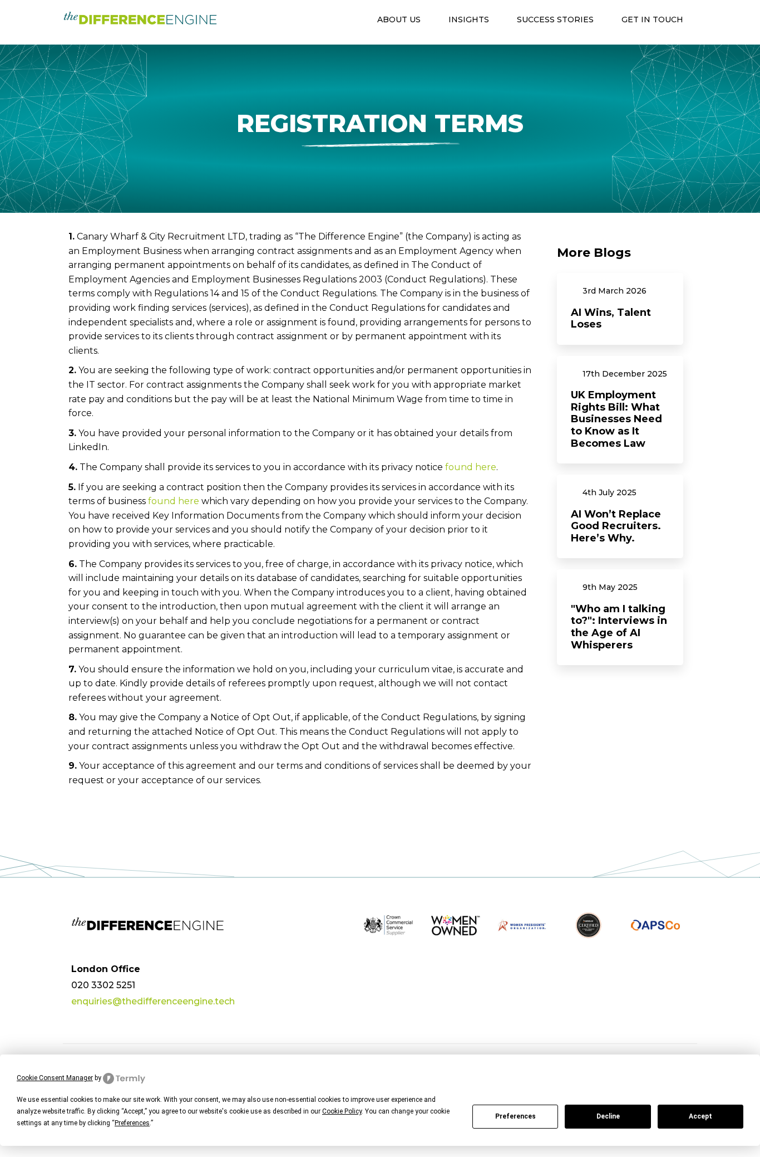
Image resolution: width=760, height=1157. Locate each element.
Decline (608, 1116)
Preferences (515, 1116)
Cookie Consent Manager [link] (55, 1078)
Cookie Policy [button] (342, 1111)
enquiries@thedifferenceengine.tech (153, 1001)
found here (470, 467)
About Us (399, 19)
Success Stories (555, 19)
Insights (468, 19)
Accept (700, 1116)
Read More (620, 309)
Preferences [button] (132, 1123)
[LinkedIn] (679, 971)
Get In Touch (652, 19)
